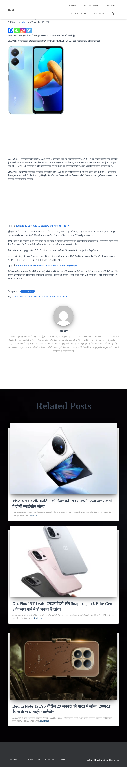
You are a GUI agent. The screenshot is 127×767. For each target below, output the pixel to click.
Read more (33, 515)
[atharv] (63, 315)
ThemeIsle (114, 759)
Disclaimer (50, 759)
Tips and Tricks (78, 13)
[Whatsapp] (17, 30)
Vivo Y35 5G (21, 296)
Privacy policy (33, 759)
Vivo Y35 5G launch (38, 296)
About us (65, 759)
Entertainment (91, 5)
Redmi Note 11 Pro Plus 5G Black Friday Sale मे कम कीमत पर (46, 265)
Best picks (99, 13)
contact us (15, 759)
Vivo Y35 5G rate (58, 296)
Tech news (70, 5)
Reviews (111, 5)
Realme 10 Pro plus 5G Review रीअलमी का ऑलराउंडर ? (42, 225)
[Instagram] (23, 30)
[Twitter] (29, 30)
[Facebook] (10, 30)
